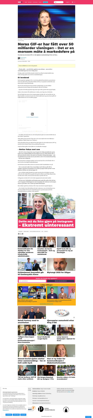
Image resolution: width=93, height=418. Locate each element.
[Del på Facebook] (19, 234)
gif (42, 231)
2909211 (46, 231)
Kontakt (30, 2)
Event (40, 2)
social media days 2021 (35, 231)
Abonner (45, 2)
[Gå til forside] (20, 2)
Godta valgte (16, 414)
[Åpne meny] (74, 2)
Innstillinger (9, 414)
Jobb (26, 2)
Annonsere (35, 2)
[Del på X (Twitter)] (21, 234)
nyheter (20, 231)
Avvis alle (23, 414)
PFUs (69, 391)
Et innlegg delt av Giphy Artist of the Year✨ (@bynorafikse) (32, 131)
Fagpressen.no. (6, 410)
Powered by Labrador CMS (46, 416)
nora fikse (26, 231)
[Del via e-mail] (22, 234)
